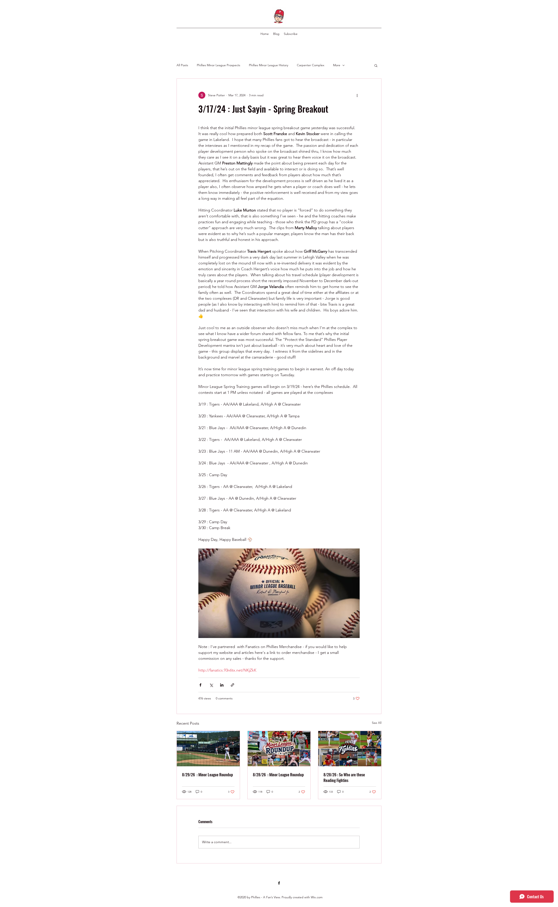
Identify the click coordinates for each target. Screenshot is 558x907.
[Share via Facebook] (200, 685)
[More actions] (357, 95)
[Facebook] (279, 883)
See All (376, 723)
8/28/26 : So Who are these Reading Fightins (344, 777)
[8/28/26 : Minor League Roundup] (279, 748)
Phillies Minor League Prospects (218, 65)
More (336, 65)
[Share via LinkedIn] (222, 685)
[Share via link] (232, 685)
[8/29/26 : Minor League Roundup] (208, 748)
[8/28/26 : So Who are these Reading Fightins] (349, 748)
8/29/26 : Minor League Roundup (207, 774)
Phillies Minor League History (268, 65)
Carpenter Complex (310, 65)
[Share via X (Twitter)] (211, 685)
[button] (376, 65)
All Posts (182, 65)
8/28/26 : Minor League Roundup (278, 774)
